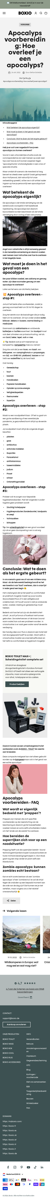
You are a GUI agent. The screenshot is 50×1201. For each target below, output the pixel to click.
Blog (27, 78)
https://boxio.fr (9, 1126)
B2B (28, 1086)
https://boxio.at (9, 1140)
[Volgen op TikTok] (35, 1167)
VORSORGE (25, 25)
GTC (28, 1065)
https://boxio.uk (10, 1135)
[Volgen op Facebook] (8, 1167)
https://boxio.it (9, 1149)
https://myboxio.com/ (12, 1121)
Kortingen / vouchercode (32, 1075)
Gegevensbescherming (36, 1060)
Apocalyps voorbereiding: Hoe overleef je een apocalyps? (25, 81)
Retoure (29, 1044)
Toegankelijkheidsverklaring (36, 1092)
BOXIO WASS (8, 1044)
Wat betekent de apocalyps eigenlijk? (23, 127)
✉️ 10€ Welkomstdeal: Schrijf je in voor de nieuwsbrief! (25, 4)
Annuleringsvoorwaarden (36, 1049)
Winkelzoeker (32, 1103)
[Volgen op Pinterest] (21, 1167)
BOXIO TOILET (9, 1039)
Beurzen (29, 1099)
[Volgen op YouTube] (28, 1167)
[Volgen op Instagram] (15, 1167)
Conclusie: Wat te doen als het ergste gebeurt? (27, 139)
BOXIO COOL (8, 1053)
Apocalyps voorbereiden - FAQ (20, 143)
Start (21, 78)
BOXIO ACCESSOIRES (11, 1062)
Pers (28, 1108)
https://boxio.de (10, 1153)
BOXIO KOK (7, 1048)
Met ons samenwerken (36, 1082)
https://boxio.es (9, 1130)
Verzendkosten (32, 1039)
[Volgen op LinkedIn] (42, 1167)
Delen (13, 901)
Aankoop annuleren (16, 1024)
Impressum (31, 1056)
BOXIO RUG (8, 1058)
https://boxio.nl (9, 1144)
